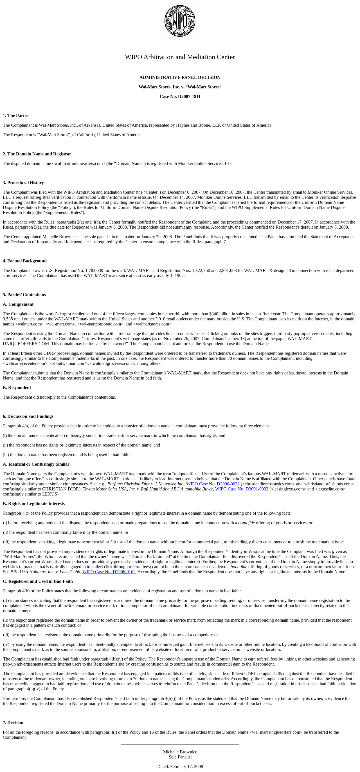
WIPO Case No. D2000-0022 (213, 483)
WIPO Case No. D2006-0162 (109, 571)
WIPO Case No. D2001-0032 (241, 489)
